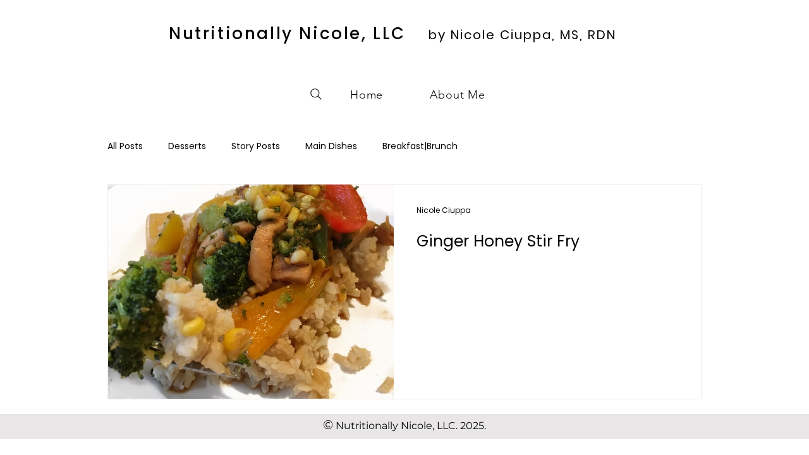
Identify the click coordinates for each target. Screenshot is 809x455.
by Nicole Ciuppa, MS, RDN (522, 35)
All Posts (125, 146)
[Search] (316, 94)
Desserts (187, 146)
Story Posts (255, 146)
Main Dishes (331, 146)
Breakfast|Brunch (420, 146)
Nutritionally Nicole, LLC (287, 33)
